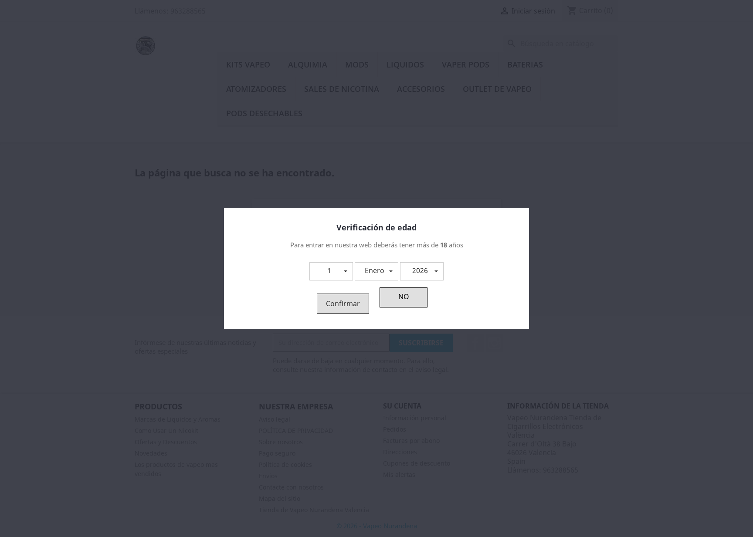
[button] (331, 271)
